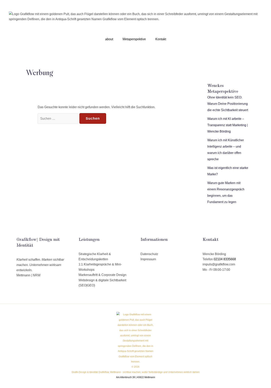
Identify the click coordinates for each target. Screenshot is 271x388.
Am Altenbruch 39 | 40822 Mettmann (135, 377)
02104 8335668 (225, 259)
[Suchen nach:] (58, 118)
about (109, 39)
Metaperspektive (134, 39)
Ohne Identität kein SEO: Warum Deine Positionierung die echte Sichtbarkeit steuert (227, 104)
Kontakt (160, 39)
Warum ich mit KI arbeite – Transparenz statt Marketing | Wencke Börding (227, 125)
